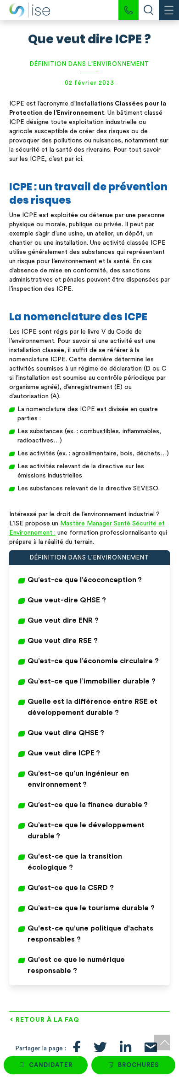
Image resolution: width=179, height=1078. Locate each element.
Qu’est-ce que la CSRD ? (71, 887)
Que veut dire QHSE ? (66, 732)
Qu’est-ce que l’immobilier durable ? (92, 681)
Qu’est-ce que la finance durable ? (88, 804)
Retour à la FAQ (47, 1020)
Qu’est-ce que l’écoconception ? (85, 579)
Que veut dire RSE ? (63, 640)
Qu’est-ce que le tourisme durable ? (91, 908)
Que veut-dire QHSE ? (67, 600)
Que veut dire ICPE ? (64, 753)
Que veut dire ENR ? (63, 620)
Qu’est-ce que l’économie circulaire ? (93, 661)
